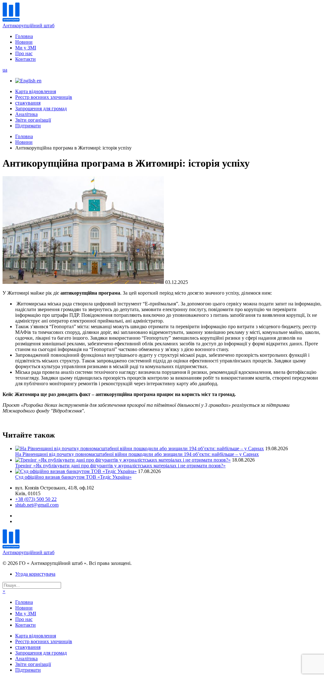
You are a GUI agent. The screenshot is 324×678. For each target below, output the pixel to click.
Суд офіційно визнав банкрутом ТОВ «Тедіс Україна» (73, 477)
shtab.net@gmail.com (37, 505)
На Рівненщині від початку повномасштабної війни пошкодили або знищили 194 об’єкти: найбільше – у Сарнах (137, 454)
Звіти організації (33, 120)
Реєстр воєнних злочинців (43, 97)
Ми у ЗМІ (25, 47)
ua (5, 70)
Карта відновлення (35, 91)
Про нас (24, 53)
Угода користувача (35, 574)
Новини (24, 42)
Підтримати (28, 125)
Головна (24, 36)
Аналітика (26, 114)
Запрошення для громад (41, 108)
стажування (27, 103)
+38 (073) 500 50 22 (36, 499)
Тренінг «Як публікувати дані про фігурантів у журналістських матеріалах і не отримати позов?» (120, 465)
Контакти (25, 59)
